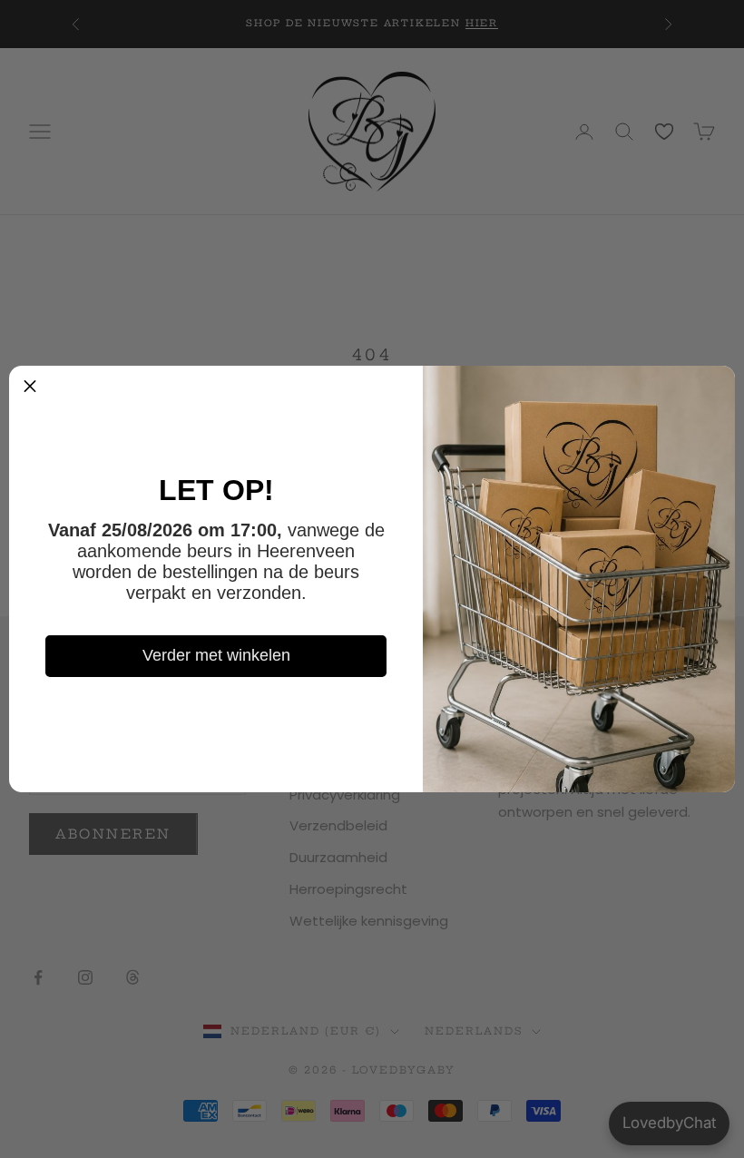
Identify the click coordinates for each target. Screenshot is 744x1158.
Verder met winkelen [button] (216, 655)
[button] (30, 386)
